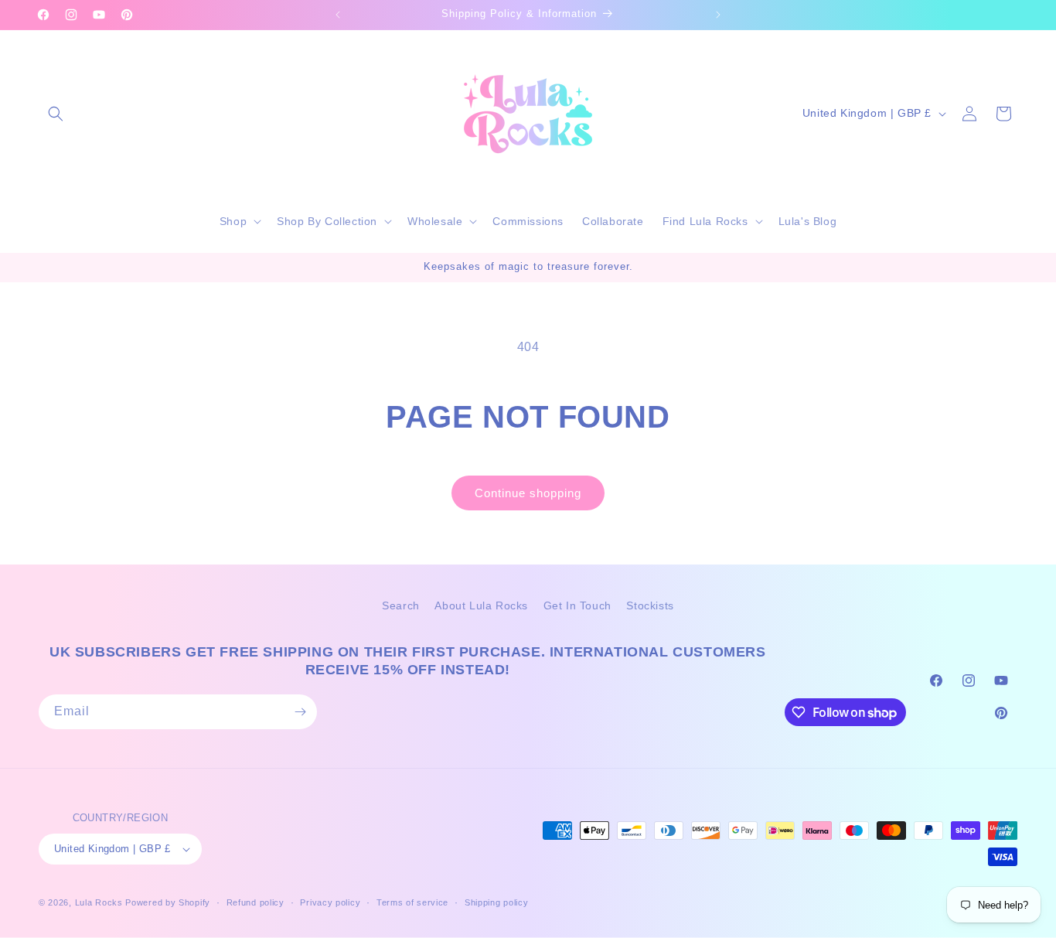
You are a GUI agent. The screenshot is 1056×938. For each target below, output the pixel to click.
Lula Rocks (99, 902)
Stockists (649, 605)
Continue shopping (528, 493)
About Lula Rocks (481, 605)
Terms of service (412, 902)
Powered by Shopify (167, 902)
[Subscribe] (300, 711)
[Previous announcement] (338, 14)
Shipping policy (497, 902)
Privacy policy (330, 902)
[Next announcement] (718, 14)
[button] (56, 114)
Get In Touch (577, 605)
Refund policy (255, 902)
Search (401, 605)
